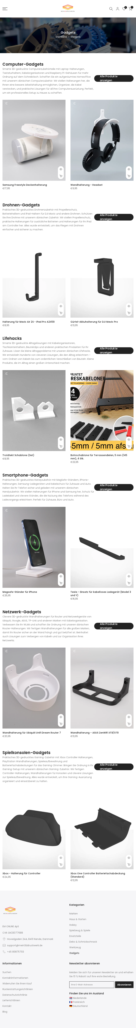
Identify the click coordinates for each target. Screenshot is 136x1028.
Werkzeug (75, 947)
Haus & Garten (77, 919)
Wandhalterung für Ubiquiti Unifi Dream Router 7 (31, 732)
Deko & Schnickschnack (83, 941)
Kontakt (6, 1006)
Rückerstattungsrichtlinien (17, 989)
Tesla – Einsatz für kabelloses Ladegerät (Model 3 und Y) (100, 593)
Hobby (73, 925)
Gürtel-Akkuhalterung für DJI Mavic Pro (94, 321)
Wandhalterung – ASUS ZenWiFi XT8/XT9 (94, 732)
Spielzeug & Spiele (79, 930)
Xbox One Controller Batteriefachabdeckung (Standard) (97, 875)
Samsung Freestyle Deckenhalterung (24, 185)
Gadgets (74, 953)
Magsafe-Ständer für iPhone (19, 591)
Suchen (6, 972)
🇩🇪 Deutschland (78, 1006)
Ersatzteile (75, 936)
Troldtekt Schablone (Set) (18, 455)
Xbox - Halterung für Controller (21, 873)
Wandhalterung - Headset (86, 185)
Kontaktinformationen (15, 978)
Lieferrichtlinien (11, 1000)
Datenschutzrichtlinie (14, 995)
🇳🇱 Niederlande (78, 998)
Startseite (61, 36)
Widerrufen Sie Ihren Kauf (17, 983)
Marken (73, 913)
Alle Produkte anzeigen (108, 78)
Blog (4, 1011)
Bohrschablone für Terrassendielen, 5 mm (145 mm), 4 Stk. (98, 456)
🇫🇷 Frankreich (77, 1002)
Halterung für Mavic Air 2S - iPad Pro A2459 (28, 321)
